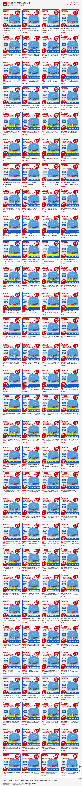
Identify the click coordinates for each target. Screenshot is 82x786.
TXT (27, 783)
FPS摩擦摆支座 (22, 780)
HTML (21, 783)
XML (24, 783)
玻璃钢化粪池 (54, 780)
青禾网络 (34, 783)
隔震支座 (27, 780)
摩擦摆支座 (31, 780)
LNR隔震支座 (10, 780)
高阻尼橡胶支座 (40, 780)
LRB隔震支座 (15, 780)
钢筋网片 (49, 780)
